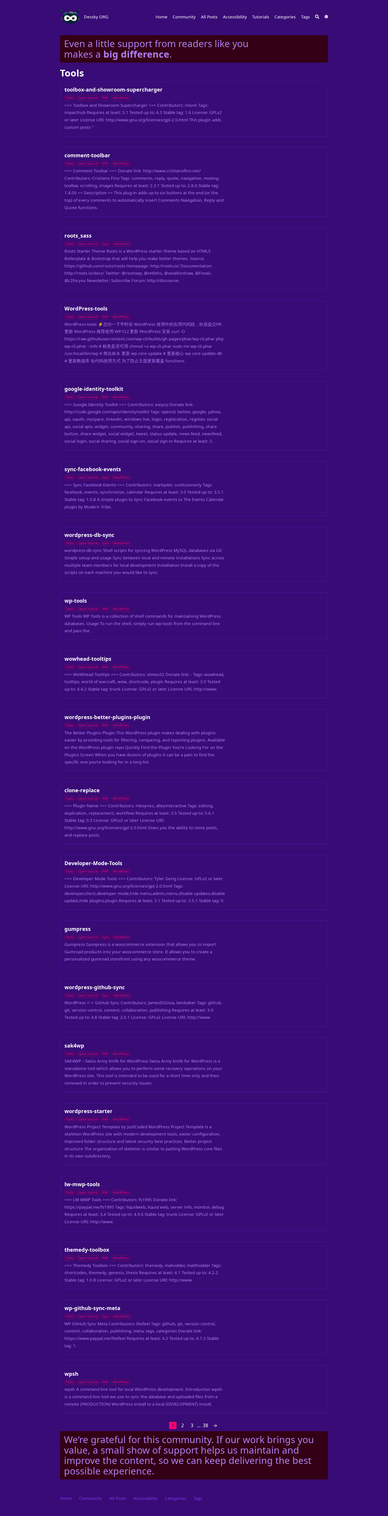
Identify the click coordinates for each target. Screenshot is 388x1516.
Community (184, 17)
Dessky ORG (96, 17)
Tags (305, 17)
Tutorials (260, 17)
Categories (285, 17)
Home (162, 17)
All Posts (209, 17)
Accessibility (235, 17)
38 (205, 1425)
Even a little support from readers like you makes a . (156, 48)
